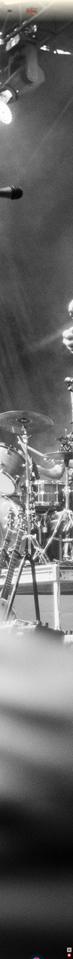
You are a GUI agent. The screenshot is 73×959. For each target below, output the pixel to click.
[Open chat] (69, 955)
